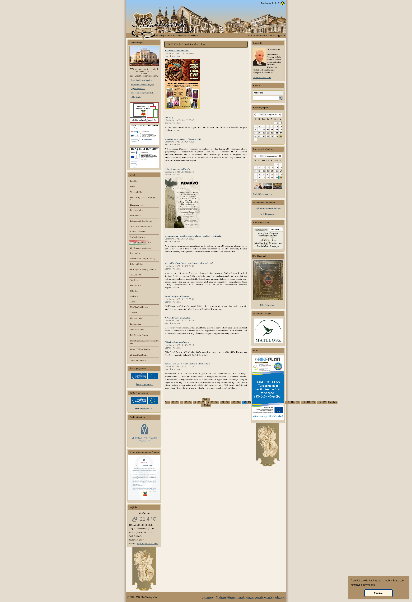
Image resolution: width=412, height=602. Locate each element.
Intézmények (136, 210)
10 (255, 129)
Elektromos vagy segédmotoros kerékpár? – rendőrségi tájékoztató (194, 235)
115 (298, 402)
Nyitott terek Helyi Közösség (143, 258)
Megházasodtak (261, 230)
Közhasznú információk (141, 220)
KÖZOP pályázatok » (144, 408)
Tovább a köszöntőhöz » (262, 77)
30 (281, 136)
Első (205, 399)
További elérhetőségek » (141, 80)
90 (173, 402)
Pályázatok (135, 285)
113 (287, 402)
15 (277, 129)
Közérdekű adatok (139, 231)
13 (268, 129)
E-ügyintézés (136, 263)
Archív (134, 296)
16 (281, 129)
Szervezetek (136, 215)
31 (255, 139)
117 (308, 402)
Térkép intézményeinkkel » (142, 92)
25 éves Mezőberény (139, 354)
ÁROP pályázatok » (144, 384)
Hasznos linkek (137, 318)
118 (313, 402)
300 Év (134, 280)
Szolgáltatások (137, 237)
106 (249, 402)
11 (259, 129)
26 (264, 136)
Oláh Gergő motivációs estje (177, 342)
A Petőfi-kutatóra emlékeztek (177, 317)
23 (281, 133)
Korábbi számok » (268, 213)
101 (222, 402)
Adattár (133, 312)
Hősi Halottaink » (268, 305)
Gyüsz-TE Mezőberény (140, 349)
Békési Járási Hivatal (139, 335)
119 (319, 402)
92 (181, 402)
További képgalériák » (262, 194)
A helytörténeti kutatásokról (177, 50)
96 (199, 402)
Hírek (132, 186)
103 (233, 402)
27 (268, 136)
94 (190, 402)
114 (292, 402)
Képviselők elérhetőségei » (142, 84)
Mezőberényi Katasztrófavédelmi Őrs (144, 342)
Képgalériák (135, 323)
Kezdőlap (160, 36)
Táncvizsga (169, 117)
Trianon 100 (136, 274)
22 (277, 133)
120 (324, 402)
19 (264, 133)
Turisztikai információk (141, 226)
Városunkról (136, 191)
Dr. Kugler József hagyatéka (143, 269)
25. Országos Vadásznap (141, 247)
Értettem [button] (378, 593)
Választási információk (140, 242)
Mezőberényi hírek (139, 306)
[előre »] (280, 114)
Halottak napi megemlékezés (177, 169)
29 (277, 136)
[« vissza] (255, 114)
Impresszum (208, 597)
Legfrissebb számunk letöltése (268, 208)
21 (272, 133)
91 (177, 402)
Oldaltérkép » (137, 96)
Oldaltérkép (221, 597)
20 (268, 133)
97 (203, 402)
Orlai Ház (134, 290)
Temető (134, 301)
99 (212, 402)
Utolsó (207, 405)
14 (272, 129)
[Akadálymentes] (283, 3)
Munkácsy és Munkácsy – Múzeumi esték (183, 138)
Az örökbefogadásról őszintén (178, 296)
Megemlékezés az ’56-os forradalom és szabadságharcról (189, 263)
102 (227, 402)
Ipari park (135, 253)
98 (207, 402)
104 (238, 402)
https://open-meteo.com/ (147, 543)
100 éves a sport (137, 329)
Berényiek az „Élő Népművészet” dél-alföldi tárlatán (188, 363)
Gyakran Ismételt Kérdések (241, 597)
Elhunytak (275, 230)
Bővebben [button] (369, 585)
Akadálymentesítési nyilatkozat (270, 597)
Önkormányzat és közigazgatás (143, 198)
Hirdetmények (137, 204)
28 (272, 136)
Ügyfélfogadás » (138, 88)
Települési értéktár (138, 360)
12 (264, 129)
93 (186, 402)
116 (303, 402)
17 (255, 133)
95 (194, 402)
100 (217, 402)
